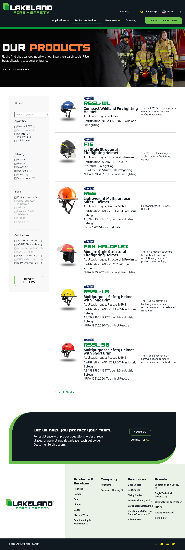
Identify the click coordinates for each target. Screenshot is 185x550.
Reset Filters (29, 281)
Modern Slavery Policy (140, 501)
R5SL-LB (96, 291)
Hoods (77, 494)
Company (131, 20)
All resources (135, 520)
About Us (106, 485)
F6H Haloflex (106, 246)
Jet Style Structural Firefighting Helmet (101, 151)
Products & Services (85, 20)
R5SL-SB (96, 344)
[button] (141, 12)
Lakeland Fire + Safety (167, 485)
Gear (76, 499)
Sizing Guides (135, 495)
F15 (89, 144)
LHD (157, 507)
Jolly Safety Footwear (167, 502)
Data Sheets (134, 485)
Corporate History (111, 490)
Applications (59, 20)
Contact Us (138, 440)
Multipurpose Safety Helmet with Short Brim (109, 351)
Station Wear (81, 515)
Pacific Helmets (163, 513)
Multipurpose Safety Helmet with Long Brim (109, 298)
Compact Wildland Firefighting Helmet (111, 110)
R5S (90, 193)
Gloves (77, 505)
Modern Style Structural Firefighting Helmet (105, 253)
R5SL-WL (97, 103)
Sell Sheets (134, 490)
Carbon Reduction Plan (140, 506)
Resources (111, 20)
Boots (77, 510)
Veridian (159, 518)
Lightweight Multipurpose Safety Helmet (107, 200)
